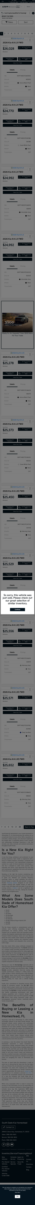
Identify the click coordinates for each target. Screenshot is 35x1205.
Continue (17, 609)
